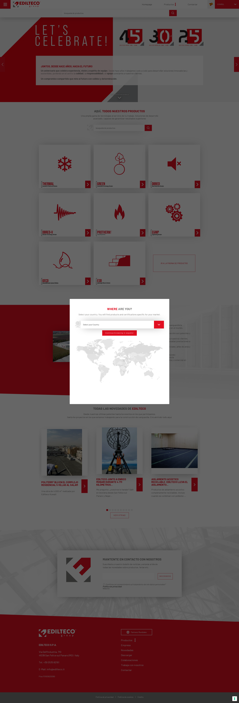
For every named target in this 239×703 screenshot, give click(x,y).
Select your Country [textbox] (91, 324)
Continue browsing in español (119, 333)
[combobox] (122, 324)
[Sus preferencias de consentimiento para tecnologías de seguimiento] (234, 698)
